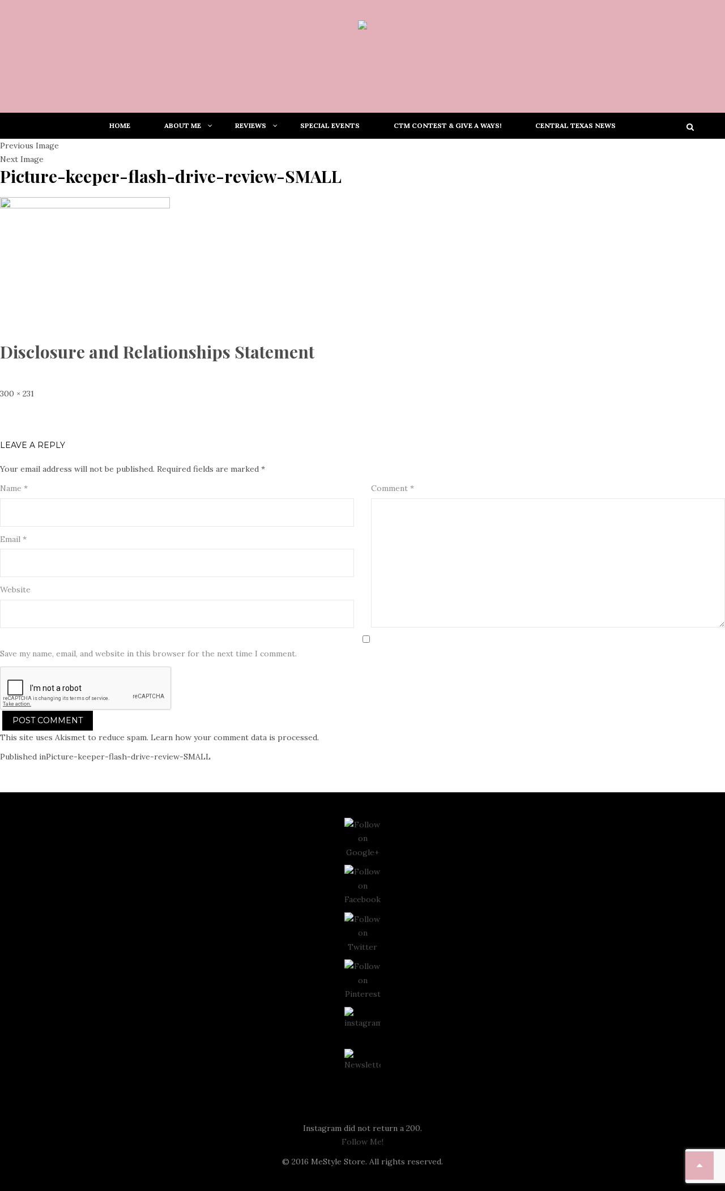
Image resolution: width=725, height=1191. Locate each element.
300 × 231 (17, 394)
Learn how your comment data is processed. (235, 737)
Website (15, 589)
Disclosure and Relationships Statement (157, 351)
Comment (392, 488)
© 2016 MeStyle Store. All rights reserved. (362, 1161)
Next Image (22, 159)
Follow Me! (362, 1142)
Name (14, 488)
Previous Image (29, 145)
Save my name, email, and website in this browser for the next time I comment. (148, 653)
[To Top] (699, 1165)
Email (13, 539)
